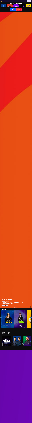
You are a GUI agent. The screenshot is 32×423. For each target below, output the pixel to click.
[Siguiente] (31, 317)
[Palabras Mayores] (27, 341)
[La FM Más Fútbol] (16, 341)
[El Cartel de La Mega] (6, 341)
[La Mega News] (20, 319)
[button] (0, 160)
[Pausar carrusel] (30, 307)
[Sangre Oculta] (7, 319)
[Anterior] (1, 317)
